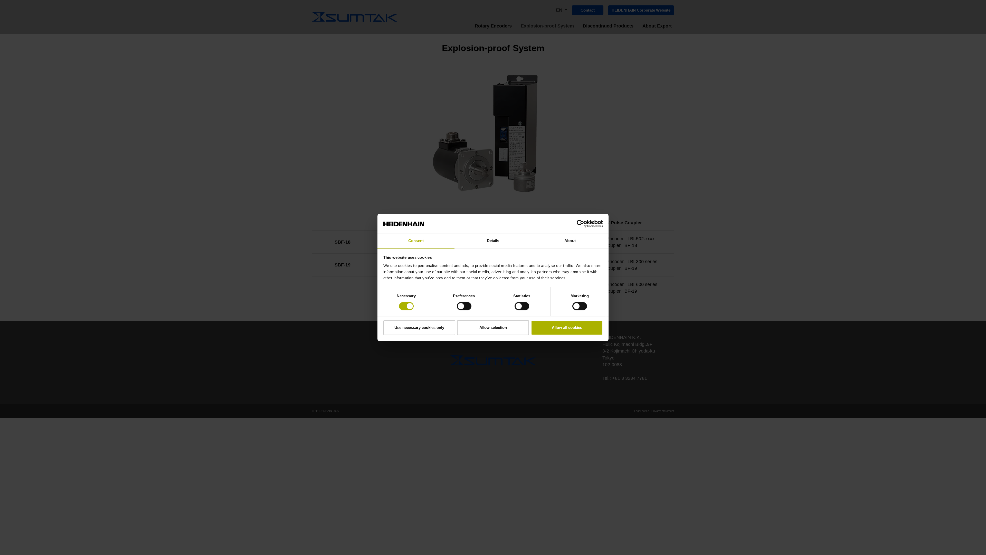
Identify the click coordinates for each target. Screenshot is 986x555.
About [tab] (570, 240)
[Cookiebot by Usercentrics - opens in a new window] (580, 224)
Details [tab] (493, 240)
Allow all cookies (567, 327)
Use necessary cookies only (419, 327)
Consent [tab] (416, 240)
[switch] (464, 306)
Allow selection (493, 327)
